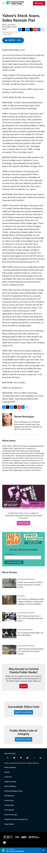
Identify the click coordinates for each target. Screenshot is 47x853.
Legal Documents (10, 781)
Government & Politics (26, 613)
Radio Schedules (10, 767)
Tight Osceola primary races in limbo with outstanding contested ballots (30, 618)
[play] (3, 850)
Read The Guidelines (23, 712)
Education (21, 596)
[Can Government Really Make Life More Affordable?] (9, 633)
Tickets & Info (23, 523)
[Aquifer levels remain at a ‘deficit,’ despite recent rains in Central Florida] (9, 583)
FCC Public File (9, 810)
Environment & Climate (26, 579)
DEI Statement (9, 796)
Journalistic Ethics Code (23, 707)
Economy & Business (25, 630)
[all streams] (44, 850)
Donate (40, 3)
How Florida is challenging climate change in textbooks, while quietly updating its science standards (30, 601)
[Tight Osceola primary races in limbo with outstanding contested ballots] (9, 616)
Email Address (10, 554)
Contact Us (8, 777)
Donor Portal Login (10, 815)
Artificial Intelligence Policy (13, 791)
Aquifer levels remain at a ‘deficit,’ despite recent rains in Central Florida (30, 584)
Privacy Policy (9, 800)
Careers (7, 772)
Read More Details (23, 739)
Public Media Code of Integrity (23, 732)
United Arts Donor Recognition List (16, 819)
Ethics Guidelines (10, 786)
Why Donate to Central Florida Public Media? (23, 670)
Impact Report (9, 824)
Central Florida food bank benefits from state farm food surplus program (30, 651)
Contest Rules (9, 805)
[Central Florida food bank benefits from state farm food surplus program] (9, 649)
